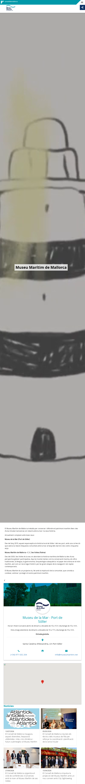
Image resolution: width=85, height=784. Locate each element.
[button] (42, 682)
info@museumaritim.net (66, 654)
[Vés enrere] (4, 580)
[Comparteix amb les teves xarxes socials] (82, 7)
